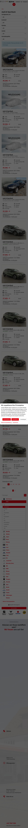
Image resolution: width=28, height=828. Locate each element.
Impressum (15, 422)
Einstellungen (23, 419)
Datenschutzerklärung (6, 422)
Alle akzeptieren (6, 419)
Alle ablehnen (15, 419)
